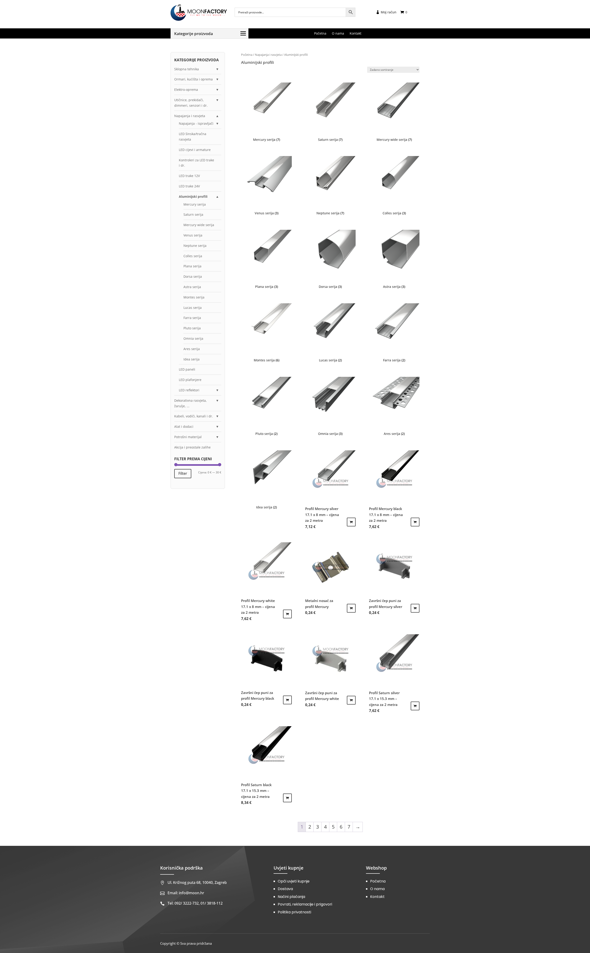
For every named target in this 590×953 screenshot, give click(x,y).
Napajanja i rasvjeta (268, 55)
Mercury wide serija (198, 225)
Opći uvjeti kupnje (294, 881)
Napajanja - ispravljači (196, 123)
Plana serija (192, 266)
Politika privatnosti (294, 912)
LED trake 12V (189, 176)
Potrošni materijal (188, 437)
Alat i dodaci (183, 426)
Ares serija (191, 349)
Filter (182, 473)
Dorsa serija (192, 276)
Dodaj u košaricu (351, 522)
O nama (377, 888)
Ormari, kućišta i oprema (193, 79)
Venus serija (192, 235)
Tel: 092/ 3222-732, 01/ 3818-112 (195, 903)
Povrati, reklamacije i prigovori (305, 904)
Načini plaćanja (291, 896)
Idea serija (191, 359)
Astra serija (192, 287)
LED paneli (187, 369)
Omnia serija (193, 338)
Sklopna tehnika (186, 69)
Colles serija (192, 256)
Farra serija (192, 318)
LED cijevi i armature (195, 150)
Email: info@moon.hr (186, 892)
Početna (246, 55)
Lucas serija (192, 307)
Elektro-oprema (186, 89)
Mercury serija (194, 204)
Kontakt (377, 896)
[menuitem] (320, 33)
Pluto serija (192, 328)
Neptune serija (194, 245)
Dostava (285, 888)
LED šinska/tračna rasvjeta (192, 137)
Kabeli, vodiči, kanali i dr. (193, 416)
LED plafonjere (190, 380)
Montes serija (193, 297)
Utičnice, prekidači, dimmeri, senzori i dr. (191, 103)
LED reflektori (189, 390)
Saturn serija (193, 214)
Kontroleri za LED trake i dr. (196, 163)
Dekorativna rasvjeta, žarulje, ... (190, 403)
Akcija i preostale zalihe (192, 447)
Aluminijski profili (193, 196)
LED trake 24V (189, 186)
